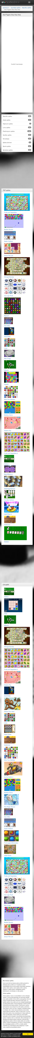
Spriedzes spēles (17, 150)
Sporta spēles (17, 146)
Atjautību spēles (17, 116)
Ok (27, 1034)
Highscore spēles (17, 124)
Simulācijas (17, 139)
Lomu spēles (17, 127)
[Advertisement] (17, 35)
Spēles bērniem (17, 142)
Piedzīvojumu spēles (17, 131)
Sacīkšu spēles (17, 135)
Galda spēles (17, 120)
